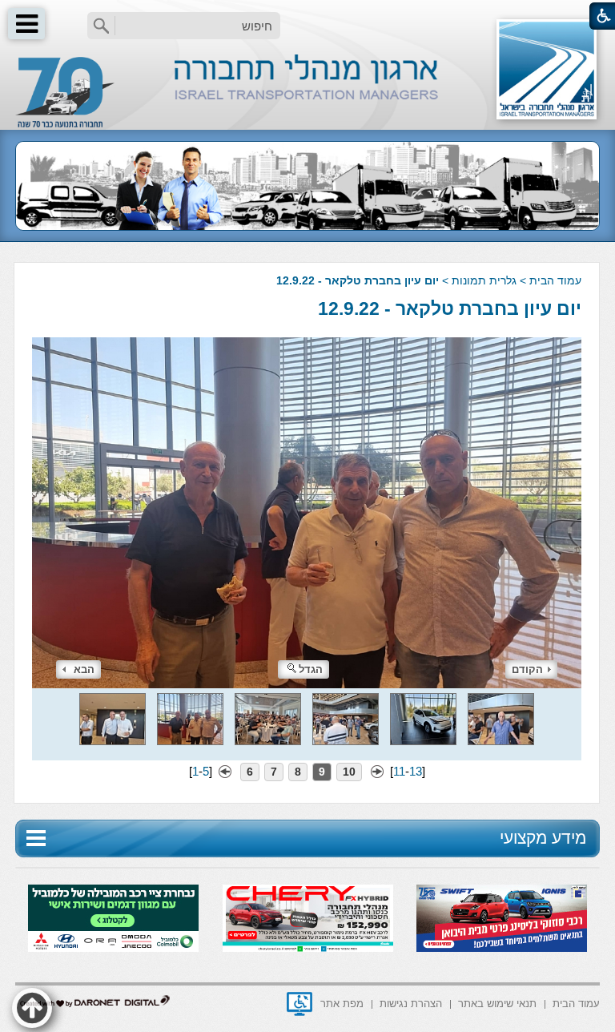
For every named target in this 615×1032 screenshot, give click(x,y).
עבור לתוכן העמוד (308, 15)
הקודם (527, 669)
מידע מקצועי (543, 837)
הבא (84, 669)
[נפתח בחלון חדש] (299, 1004)
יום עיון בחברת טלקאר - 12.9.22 (449, 308)
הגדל (311, 669)
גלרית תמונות (484, 280)
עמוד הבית (555, 280)
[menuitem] (576, 1003)
